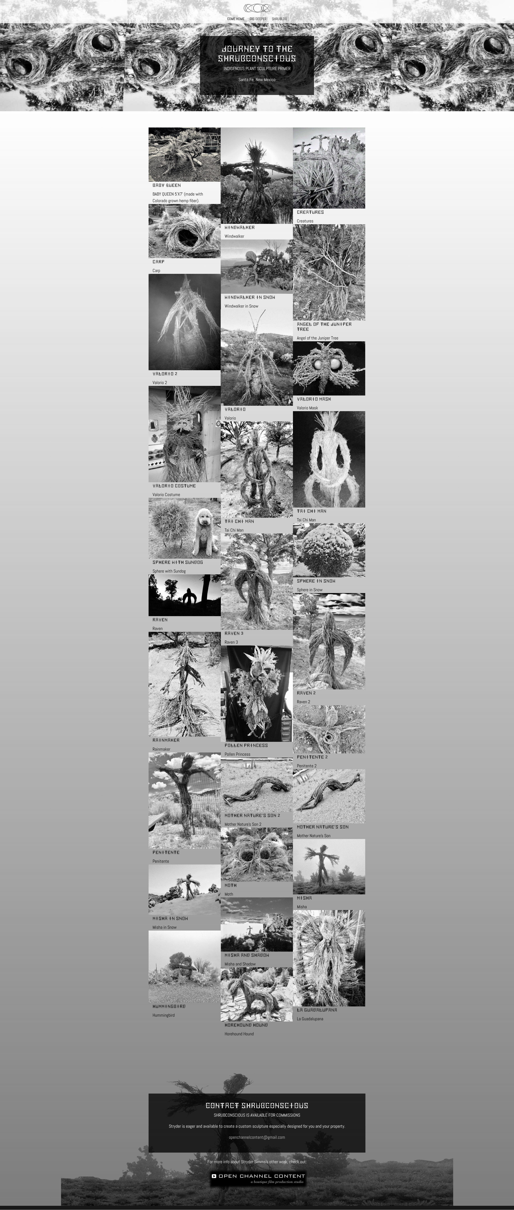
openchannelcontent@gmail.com (257, 1137)
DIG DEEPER (258, 19)
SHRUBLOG (279, 19)
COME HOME (235, 19)
